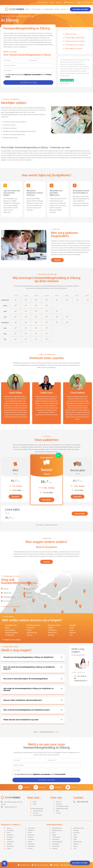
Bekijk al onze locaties (11, 606)
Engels (50, 628)
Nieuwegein (10, 846)
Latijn (71, 630)
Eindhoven (31, 835)
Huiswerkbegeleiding (46, 732)
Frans (71, 628)
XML (74, 865)
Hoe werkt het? (42, 2)
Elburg (5, 589)
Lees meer (57, 260)
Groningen (10, 837)
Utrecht (30, 848)
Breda (30, 833)
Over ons (63, 9)
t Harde (29, 593)
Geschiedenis (10, 630)
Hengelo (9, 839)
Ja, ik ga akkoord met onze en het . (28, 75)
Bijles (27, 9)
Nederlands (52, 632)
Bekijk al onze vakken (12, 640)
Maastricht (31, 844)
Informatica (52, 630)
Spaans (29, 635)
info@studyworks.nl (10, 807)
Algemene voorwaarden (32, 74)
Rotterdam (31, 846)
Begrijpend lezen (54, 625)
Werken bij (59, 2)
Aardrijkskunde (11, 625)
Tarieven (56, 9)
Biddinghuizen (8, 597)
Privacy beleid (60, 774)
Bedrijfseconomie (33, 625)
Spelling (51, 635)
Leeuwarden (10, 842)
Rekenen (72, 632)
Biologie (72, 625)
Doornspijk (30, 589)
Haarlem (30, 837)
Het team (58, 804)
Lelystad (9, 844)
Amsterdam (10, 830)
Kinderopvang (48, 9)
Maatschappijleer (11, 632)
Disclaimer (56, 865)
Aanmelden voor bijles (80, 863)
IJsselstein (31, 839)
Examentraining (38, 811)
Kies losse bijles (80, 514)
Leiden (30, 842)
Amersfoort (31, 828)
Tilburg (9, 848)
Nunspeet (29, 597)
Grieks (29, 630)
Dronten (6, 601)
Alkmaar (9, 828)
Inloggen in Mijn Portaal (83, 2)
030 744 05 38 (70, 2)
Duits (7, 628)
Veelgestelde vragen (62, 808)
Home (35, 732)
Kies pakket (15, 497)
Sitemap (66, 865)
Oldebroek (7, 593)
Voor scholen (37, 9)
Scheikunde (9, 635)
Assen (8, 833)
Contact (51, 2)
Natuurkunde (32, 632)
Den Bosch (10, 835)
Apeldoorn (31, 830)
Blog (57, 811)
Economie (30, 628)
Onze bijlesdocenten (62, 806)
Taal (71, 635)
